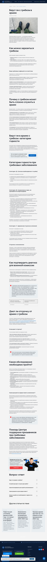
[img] (8, 547)
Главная (10, 6)
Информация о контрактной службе (9, 542)
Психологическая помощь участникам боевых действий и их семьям (33, 542)
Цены (28, 550)
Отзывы (29, 552)
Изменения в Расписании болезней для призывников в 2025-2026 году (23, 515)
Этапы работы (30, 549)
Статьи (14, 6)
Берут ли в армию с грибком (21, 6)
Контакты (29, 555)
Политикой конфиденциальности (17, 559)
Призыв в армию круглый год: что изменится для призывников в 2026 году (38, 515)
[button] (20, 1)
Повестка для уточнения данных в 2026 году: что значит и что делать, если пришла (8, 516)
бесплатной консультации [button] (16, 453)
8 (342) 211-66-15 (42, 1)
